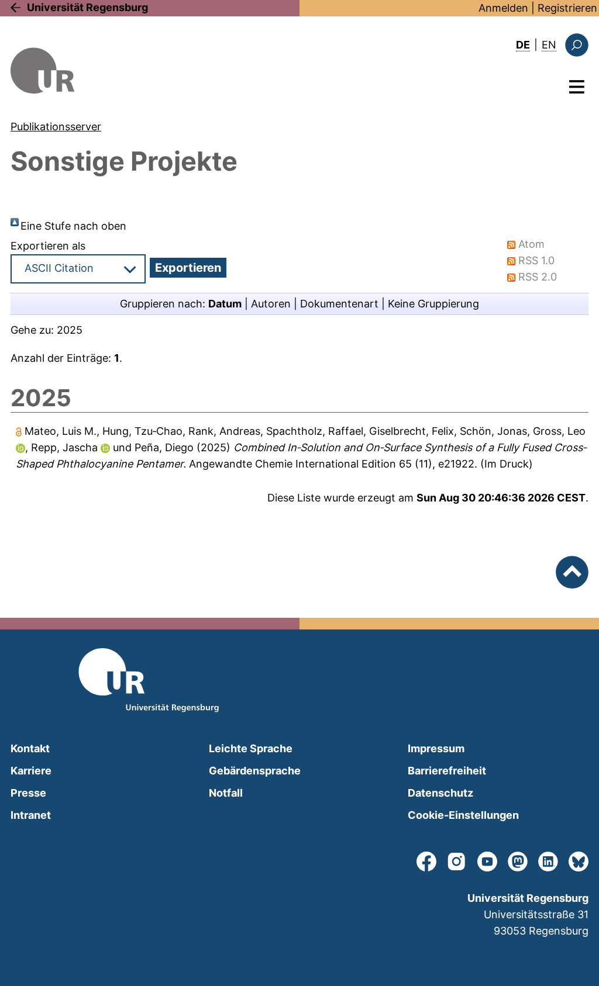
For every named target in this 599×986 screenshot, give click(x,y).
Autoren (271, 303)
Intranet (31, 815)
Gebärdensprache (255, 770)
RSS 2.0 (537, 277)
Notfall (226, 793)
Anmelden (503, 8)
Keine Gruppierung (433, 303)
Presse (28, 793)
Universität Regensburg (87, 7)
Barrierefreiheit (447, 770)
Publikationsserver (56, 126)
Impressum (436, 748)
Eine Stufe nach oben (73, 226)
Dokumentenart (339, 303)
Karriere (31, 770)
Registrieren (567, 8)
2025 (69, 330)
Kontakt (30, 748)
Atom (531, 244)
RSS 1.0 (536, 260)
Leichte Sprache (250, 748)
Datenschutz (440, 793)
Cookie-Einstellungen (463, 815)
